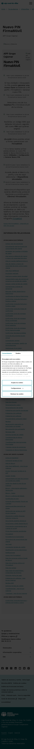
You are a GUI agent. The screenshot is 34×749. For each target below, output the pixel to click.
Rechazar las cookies (17, 394)
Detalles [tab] (18, 353)
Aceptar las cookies (17, 382)
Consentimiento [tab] (7, 353)
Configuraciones (16, 388)
